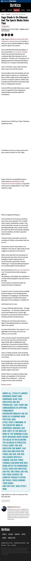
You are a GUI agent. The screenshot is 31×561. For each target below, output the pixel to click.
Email (9, 35)
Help (28, 543)
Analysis (16, 10)
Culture (10, 10)
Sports (4, 10)
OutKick (15, 5)
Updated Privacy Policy (19, 543)
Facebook (2, 35)
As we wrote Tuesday (20, 52)
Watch (23, 10)
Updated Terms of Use (7, 543)
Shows (4, 538)
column (8, 384)
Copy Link (12, 35)
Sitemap (13, 545)
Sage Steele (6, 501)
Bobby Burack (5, 26)
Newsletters (11, 538)
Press (8, 545)
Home (2, 14)
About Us (3, 545)
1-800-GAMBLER (4, 554)
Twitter (5, 35)
